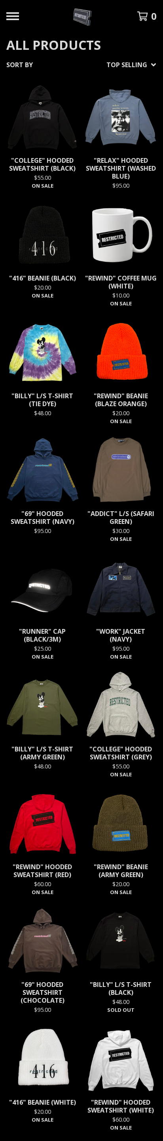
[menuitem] (81, 64)
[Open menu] (12, 16)
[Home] (82, 16)
